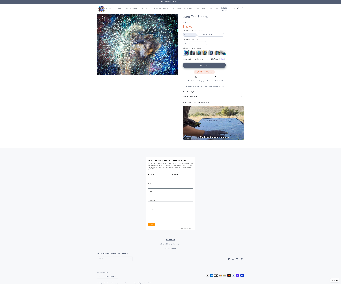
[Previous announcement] (142, 2)
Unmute (187, 138)
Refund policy (123, 283)
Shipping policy (142, 283)
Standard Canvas (189, 35)
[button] (234, 8)
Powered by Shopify (112, 283)
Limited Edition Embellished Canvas (211, 35)
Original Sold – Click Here (204, 72)
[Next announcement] (199, 2)
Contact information (153, 283)
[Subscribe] (130, 259)
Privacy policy (132, 283)
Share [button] (186, 22)
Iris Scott (104, 283)
